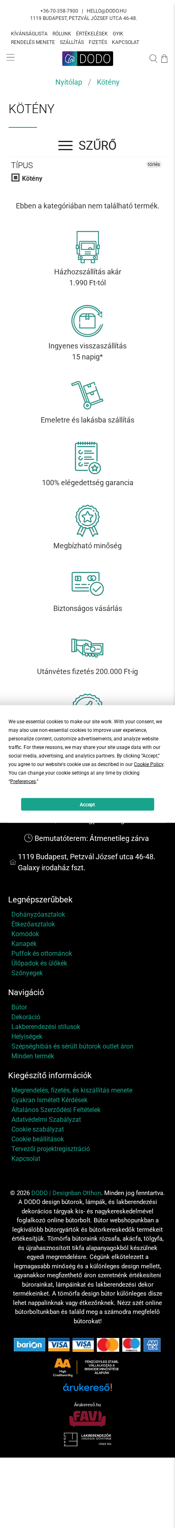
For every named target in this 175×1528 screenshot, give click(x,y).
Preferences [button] (23, 781)
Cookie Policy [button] (148, 764)
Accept (87, 804)
